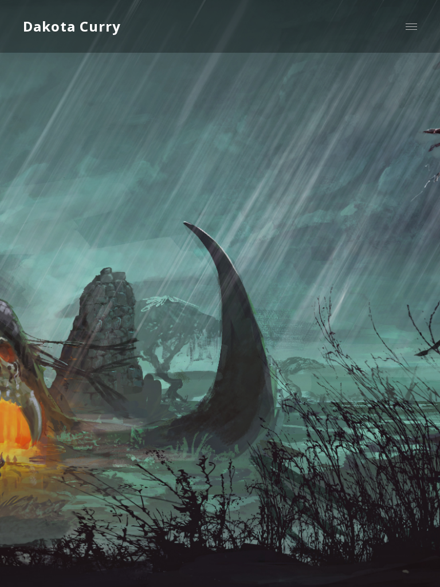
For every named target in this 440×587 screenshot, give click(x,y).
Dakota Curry (72, 26)
